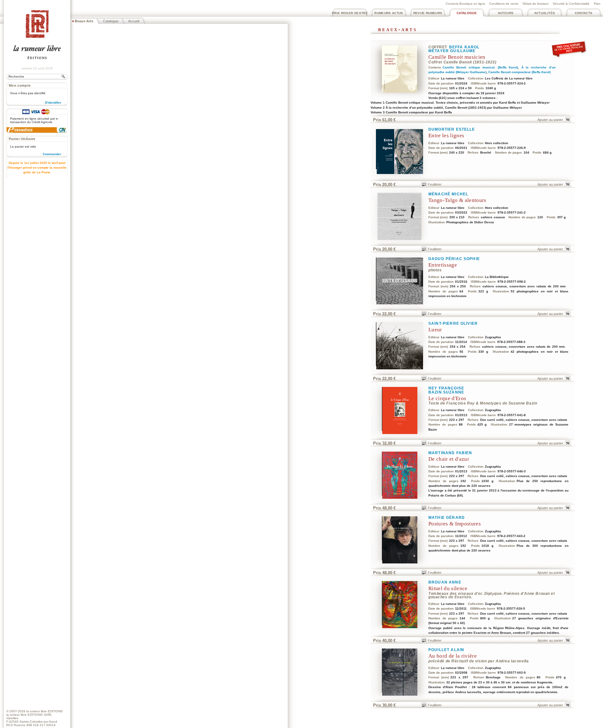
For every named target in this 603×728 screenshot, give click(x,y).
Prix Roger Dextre (350, 13)
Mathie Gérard (446, 517)
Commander (52, 154)
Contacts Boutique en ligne (465, 3)
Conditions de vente (504, 3)
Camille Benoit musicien (457, 57)
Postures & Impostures (454, 524)
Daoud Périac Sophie (454, 259)
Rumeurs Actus (388, 13)
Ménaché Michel (448, 194)
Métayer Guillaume (452, 51)
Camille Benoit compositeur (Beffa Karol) (519, 72)
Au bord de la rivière (452, 656)
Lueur (435, 330)
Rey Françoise (446, 388)
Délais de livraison (536, 3)
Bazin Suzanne (446, 392)
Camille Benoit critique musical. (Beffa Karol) (480, 67)
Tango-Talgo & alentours (457, 200)
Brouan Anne (444, 582)
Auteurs (506, 13)
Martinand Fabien (450, 453)
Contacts (584, 13)
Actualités (544, 13)
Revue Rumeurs (428, 13)
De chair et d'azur (448, 459)
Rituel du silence (448, 588)
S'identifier (53, 102)
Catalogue (467, 13)
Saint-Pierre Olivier (453, 323)
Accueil (133, 21)
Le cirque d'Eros (447, 398)
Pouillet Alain (446, 650)
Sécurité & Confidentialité (571, 3)
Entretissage (442, 265)
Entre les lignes (446, 136)
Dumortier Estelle (451, 129)
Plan (597, 3)
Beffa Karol (464, 47)
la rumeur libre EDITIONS (44, 711)
